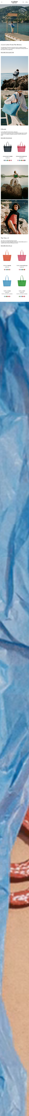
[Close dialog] (27, 1098)
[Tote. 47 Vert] (8, 269)
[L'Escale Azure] (6, 160)
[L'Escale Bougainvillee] (11, 160)
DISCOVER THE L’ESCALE (6, 138)
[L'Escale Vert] (7, 160)
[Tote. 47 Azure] (6, 269)
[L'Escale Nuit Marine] (7, 147)
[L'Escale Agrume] (9, 160)
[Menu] (3, 2)
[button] (23, 2)
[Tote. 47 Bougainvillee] (9, 269)
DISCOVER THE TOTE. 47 (6, 245)
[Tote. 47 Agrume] (7, 255)
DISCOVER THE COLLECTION (7, 52)
